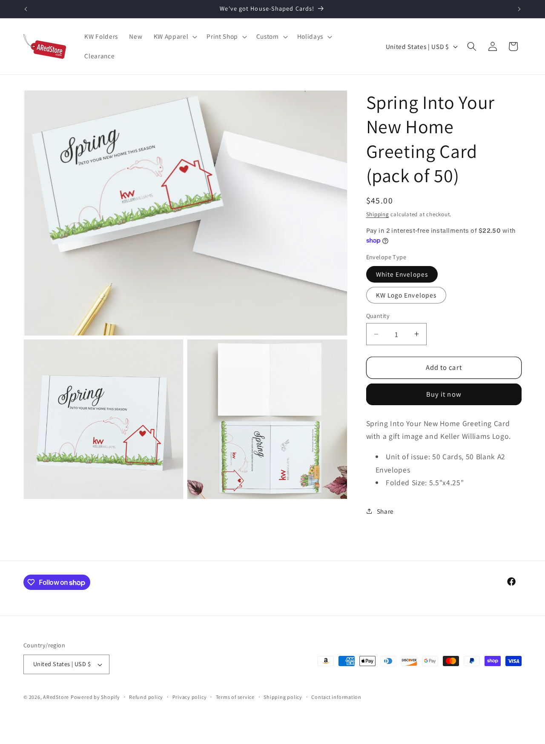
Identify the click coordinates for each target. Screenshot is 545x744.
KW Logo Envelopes (406, 294)
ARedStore (56, 697)
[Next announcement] (519, 9)
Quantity (378, 316)
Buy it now (444, 394)
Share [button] (385, 510)
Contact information (336, 697)
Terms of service (235, 697)
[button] (174, 36)
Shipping (377, 213)
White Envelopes (402, 273)
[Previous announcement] (26, 9)
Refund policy (146, 697)
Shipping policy (283, 697)
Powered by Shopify (95, 697)
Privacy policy (189, 697)
